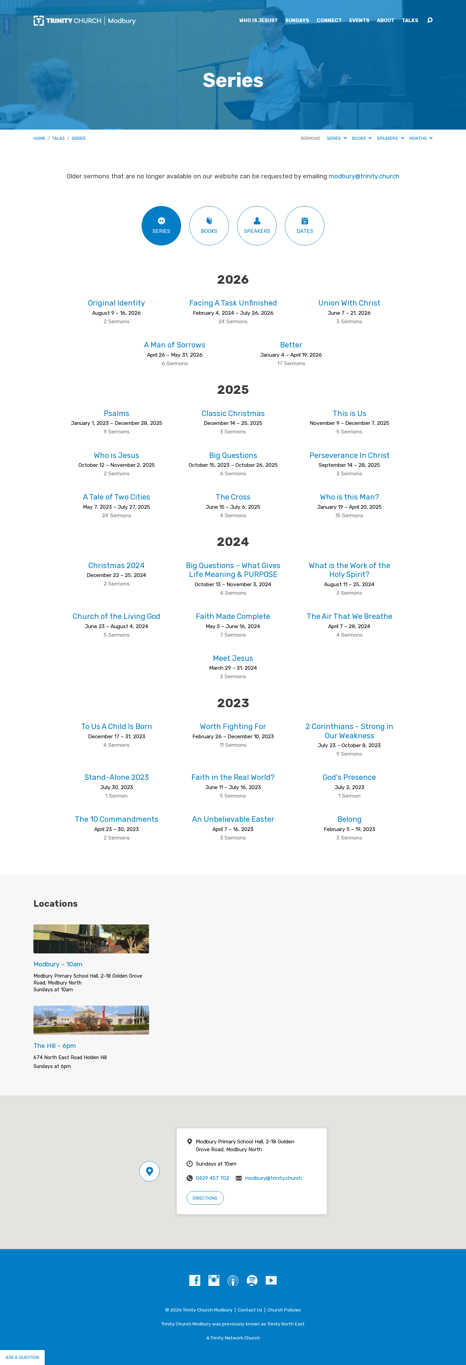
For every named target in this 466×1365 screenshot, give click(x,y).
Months (418, 138)
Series (79, 138)
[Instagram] (213, 1280)
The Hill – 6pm (54, 1046)
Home (39, 138)
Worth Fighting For (233, 726)
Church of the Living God (116, 616)
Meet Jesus (233, 658)
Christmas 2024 (116, 565)
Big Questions (233, 455)
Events (359, 20)
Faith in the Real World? (233, 777)
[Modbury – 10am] (91, 948)
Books (359, 138)
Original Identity (116, 303)
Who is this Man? (349, 497)
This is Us (349, 413)
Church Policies (284, 1309)
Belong (349, 819)
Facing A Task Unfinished (233, 303)
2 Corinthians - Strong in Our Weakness (349, 731)
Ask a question (22, 1357)
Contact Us (250, 1309)
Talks (410, 20)
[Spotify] (252, 1280)
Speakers (388, 138)
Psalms (116, 413)
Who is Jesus (116, 455)
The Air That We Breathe (349, 616)
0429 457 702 (212, 1178)
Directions (205, 1198)
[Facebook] (194, 1280)
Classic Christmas (233, 413)
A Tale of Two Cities (116, 497)
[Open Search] (430, 20)
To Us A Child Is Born (116, 726)
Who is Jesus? (258, 20)
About (385, 20)
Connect (329, 20)
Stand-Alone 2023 (117, 777)
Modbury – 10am (58, 964)
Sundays (297, 20)
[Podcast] (233, 1280)
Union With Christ (349, 303)
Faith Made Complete (233, 616)
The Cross (233, 497)
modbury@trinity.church (364, 176)
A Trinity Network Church (233, 1337)
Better (291, 345)
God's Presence (349, 777)
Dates (304, 231)
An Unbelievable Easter (233, 819)
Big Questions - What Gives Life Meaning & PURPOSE (233, 570)
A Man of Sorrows (174, 345)
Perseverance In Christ (349, 455)
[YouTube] (271, 1280)
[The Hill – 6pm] (91, 1029)
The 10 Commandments (116, 819)
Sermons (310, 138)
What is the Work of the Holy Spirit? (349, 570)
